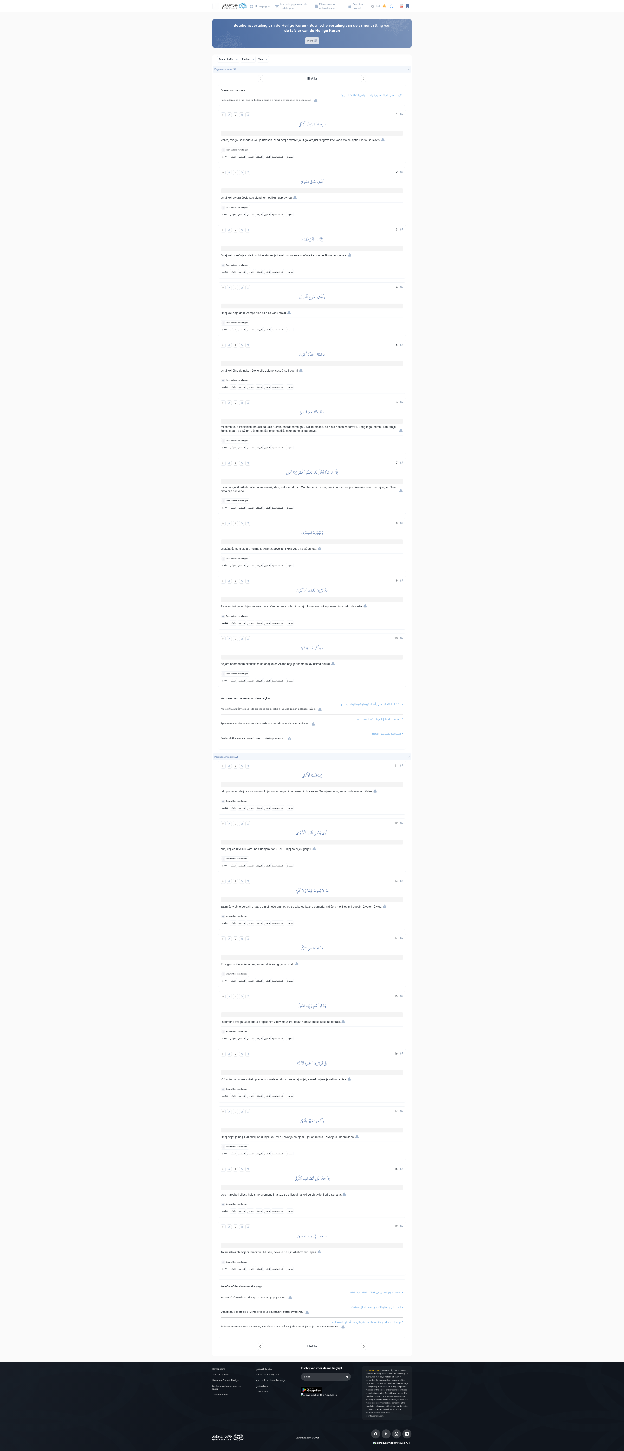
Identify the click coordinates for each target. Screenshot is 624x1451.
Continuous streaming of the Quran (226, 1387)
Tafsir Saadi (262, 1391)
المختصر (241, 157)
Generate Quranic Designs (225, 1380)
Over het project (220, 1374)
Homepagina (218, 1369)
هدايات (290, 157)
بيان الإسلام (262, 1386)
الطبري (267, 157)
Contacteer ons (220, 1394)
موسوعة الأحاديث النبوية (267, 1374)
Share (310, 40)
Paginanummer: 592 (226, 756)
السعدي (250, 157)
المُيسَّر (233, 157)
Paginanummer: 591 (226, 69)
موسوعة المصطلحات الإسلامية (271, 1380)
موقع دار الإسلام (264, 1369)
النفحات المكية (277, 157)
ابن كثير (259, 157)
